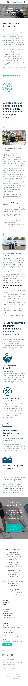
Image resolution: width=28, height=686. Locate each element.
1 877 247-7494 (14, 560)
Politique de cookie (14, 678)
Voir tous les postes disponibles (12, 636)
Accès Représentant (8, 618)
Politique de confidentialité (14, 676)
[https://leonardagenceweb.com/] (18, 682)
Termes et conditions (14, 674)
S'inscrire (7, 644)
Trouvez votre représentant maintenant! (14, 528)
